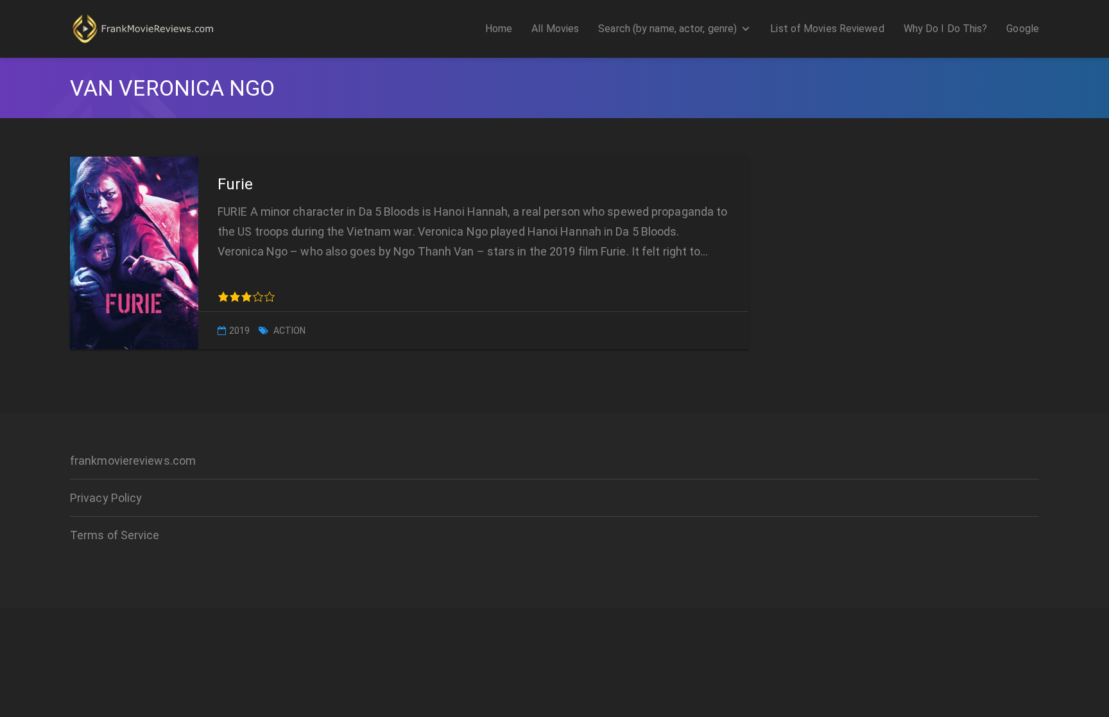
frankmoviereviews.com (133, 460)
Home (498, 28)
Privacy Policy (106, 498)
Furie (236, 184)
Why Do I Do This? (946, 28)
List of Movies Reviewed (827, 28)
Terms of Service (115, 535)
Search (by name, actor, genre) (667, 28)
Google (1022, 28)
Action (289, 330)
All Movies (555, 28)
